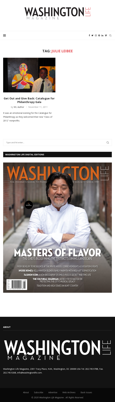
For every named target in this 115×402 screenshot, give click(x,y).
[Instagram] (96, 35)
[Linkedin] (102, 35)
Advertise (52, 392)
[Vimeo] (106, 35)
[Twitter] (92, 35)
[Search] (110, 35)
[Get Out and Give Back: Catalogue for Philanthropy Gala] (29, 75)
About (26, 392)
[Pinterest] (99, 35)
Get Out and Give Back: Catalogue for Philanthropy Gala (29, 100)
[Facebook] (89, 35)
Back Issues (86, 392)
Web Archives (68, 392)
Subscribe (38, 392)
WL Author (19, 107)
